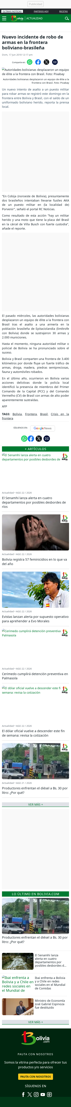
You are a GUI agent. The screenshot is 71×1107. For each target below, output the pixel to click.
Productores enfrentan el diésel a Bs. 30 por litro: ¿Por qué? (35, 939)
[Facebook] (23, 1093)
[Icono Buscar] (67, 18)
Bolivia (17, 414)
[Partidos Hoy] (49, 1093)
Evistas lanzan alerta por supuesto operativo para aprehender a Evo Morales (35, 618)
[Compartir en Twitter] (38, 438)
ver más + (35, 1022)
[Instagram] (36, 1093)
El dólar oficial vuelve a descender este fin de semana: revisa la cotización (33, 733)
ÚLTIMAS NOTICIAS (12, 11)
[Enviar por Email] (55, 62)
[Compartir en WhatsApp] (29, 62)
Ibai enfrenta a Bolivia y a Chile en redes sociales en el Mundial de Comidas (50, 983)
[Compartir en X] (46, 62)
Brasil (44, 414)
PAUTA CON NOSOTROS (35, 1076)
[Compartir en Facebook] (38, 62)
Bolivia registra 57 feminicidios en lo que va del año (34, 561)
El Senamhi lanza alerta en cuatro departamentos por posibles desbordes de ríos (50, 962)
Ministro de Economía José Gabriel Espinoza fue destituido (50, 1004)
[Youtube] (42, 1093)
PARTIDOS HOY (41, 11)
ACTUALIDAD (34, 18)
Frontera (31, 414)
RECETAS (63, 11)
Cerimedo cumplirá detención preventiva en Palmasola (35, 676)
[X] (29, 1093)
